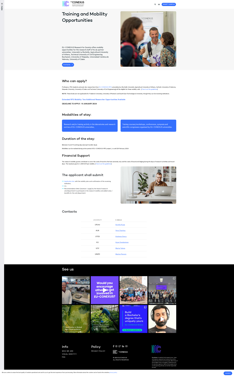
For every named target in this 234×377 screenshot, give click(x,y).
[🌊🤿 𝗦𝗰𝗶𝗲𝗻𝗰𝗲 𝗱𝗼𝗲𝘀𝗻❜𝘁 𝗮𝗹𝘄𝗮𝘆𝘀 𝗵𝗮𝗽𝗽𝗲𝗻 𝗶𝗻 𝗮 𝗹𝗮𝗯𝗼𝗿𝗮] (133, 290)
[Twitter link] (120, 346)
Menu (2, 8)
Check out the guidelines (149, 89)
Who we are (67, 351)
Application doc (69, 181)
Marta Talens (120, 248)
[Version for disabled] (159, 4)
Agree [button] (228, 373)
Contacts (66, 65)
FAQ (63, 357)
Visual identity (69, 354)
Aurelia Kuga (120, 225)
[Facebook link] (114, 346)
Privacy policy (98, 351)
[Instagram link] (116, 346)
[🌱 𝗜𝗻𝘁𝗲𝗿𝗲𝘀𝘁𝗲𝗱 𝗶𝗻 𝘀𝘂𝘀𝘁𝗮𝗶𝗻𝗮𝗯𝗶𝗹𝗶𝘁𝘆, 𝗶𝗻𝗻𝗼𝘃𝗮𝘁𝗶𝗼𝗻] (105, 319)
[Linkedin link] (123, 346)
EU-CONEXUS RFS (105, 87)
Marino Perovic (120, 254)
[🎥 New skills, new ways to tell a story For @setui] (76, 290)
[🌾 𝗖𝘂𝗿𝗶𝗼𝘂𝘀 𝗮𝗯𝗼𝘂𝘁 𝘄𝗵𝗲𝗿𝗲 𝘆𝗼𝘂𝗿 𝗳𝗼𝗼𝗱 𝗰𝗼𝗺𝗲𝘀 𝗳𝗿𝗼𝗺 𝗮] (76, 319)
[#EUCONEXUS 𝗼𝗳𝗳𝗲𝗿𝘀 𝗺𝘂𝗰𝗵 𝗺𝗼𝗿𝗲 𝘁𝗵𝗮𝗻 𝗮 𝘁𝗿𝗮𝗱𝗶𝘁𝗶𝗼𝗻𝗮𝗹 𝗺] (105, 290)
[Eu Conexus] (73, 3)
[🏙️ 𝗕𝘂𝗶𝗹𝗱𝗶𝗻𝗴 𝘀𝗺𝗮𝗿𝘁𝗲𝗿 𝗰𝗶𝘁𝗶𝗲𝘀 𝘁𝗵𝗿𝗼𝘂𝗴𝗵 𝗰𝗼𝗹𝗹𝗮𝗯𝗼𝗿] (162, 290)
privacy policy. (113, 372)
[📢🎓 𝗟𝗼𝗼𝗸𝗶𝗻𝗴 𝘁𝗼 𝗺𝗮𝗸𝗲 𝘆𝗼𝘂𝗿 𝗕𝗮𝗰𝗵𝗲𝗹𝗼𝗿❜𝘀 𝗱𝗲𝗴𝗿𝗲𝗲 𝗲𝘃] (133, 319)
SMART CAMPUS (169, 4)
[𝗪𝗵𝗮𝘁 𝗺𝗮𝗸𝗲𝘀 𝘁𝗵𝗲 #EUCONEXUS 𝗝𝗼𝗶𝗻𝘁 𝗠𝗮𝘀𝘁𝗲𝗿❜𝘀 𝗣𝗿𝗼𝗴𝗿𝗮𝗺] (162, 319)
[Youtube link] (126, 346)
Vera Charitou (120, 231)
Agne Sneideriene (122, 242)
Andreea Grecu (121, 236)
